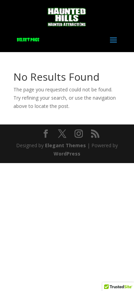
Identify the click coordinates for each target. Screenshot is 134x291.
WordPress (67, 153)
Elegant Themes (65, 145)
